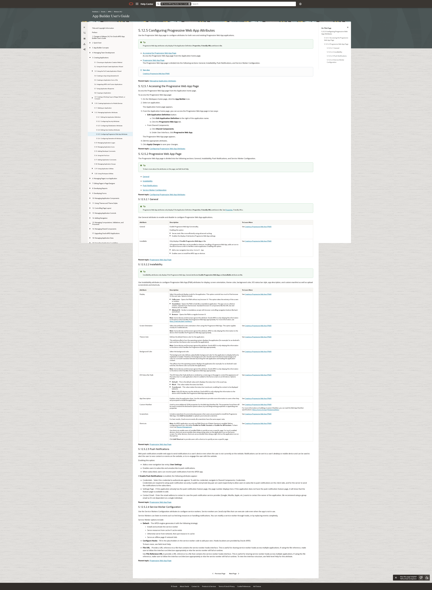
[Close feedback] (395, 577)
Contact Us (195, 586)
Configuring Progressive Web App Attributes (167, 148)
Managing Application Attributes (163, 81)
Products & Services (209, 586)
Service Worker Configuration (154, 190)
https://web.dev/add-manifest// (181, 321)
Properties (229, 210)
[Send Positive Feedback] (426, 577)
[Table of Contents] (84, 27)
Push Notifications (150, 185)
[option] (334, 32)
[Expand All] (84, 33)
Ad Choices (257, 586)
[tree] (110, 168)
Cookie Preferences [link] (244, 586)
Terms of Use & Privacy (227, 586)
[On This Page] (348, 27)
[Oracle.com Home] (131, 3)
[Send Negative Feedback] (420, 577)
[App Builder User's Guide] (84, 39)
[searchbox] (244, 4)
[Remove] (189, 4)
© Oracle (174, 586)
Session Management (184, 427)
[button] (137, 3)
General (146, 176)
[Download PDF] (84, 44)
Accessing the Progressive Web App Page (159, 53)
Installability (147, 181)
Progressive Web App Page (153, 60)
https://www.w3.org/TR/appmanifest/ (265, 410)
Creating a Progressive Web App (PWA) (156, 73)
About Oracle (184, 586)
